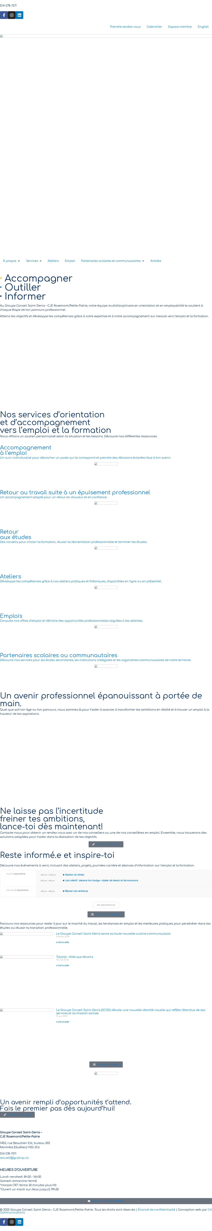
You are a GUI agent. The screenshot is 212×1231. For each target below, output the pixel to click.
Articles (155, 260)
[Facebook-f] (4, 15)
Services (32, 260)
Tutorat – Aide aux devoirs (74, 956)
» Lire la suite (62, 942)
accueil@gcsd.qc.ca (14, 1157)
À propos (9, 260)
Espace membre (180, 26)
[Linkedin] (19, 15)
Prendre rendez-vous (125, 26)
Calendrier (154, 26)
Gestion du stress (74, 875)
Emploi (70, 260)
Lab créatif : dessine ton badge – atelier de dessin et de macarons (101, 880)
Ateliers (53, 260)
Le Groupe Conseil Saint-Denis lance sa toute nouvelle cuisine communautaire (113, 933)
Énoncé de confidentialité (156, 1209)
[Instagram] (12, 15)
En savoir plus (106, 905)
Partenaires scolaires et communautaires (111, 260)
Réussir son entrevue (76, 891)
